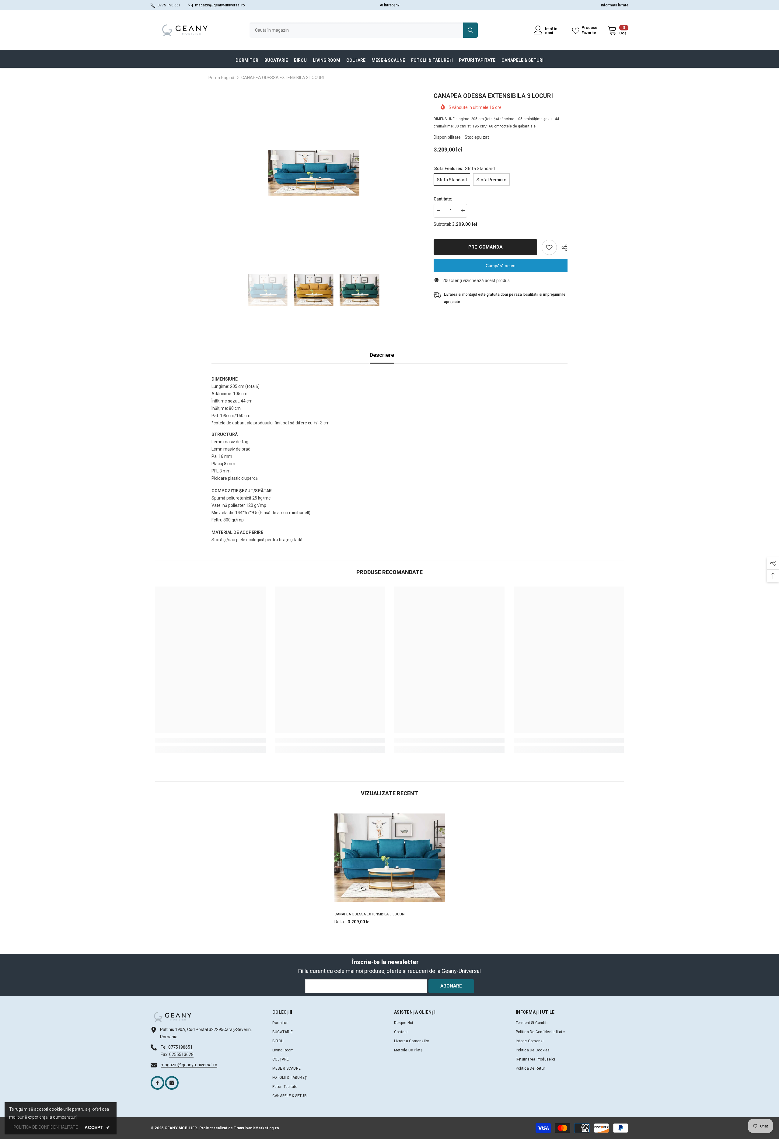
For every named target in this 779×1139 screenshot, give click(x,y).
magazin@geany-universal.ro (220, 5)
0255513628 (181, 1054)
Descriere (382, 355)
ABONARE (451, 986)
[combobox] (356, 30)
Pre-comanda (485, 247)
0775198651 (180, 1047)
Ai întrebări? (389, 5)
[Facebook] (157, 1083)
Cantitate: (443, 199)
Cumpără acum (500, 265)
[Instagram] (172, 1083)
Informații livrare (614, 5)
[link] (210, 740)
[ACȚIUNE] (562, 247)
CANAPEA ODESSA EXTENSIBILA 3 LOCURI (369, 914)
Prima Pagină (221, 77)
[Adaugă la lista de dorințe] (549, 247)
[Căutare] (364, 30)
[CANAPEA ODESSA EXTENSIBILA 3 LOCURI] (389, 857)
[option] (313, 173)
